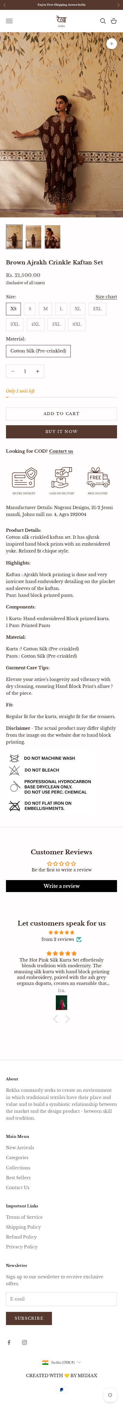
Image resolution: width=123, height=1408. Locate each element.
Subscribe (29, 1318)
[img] (61, 932)
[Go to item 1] (14, 237)
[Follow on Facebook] (9, 1342)
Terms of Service (24, 1217)
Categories (17, 1157)
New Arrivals (20, 1147)
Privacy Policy (22, 1247)
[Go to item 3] (52, 237)
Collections (18, 1168)
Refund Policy (21, 1237)
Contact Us (17, 1187)
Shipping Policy (23, 1227)
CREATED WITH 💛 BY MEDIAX (61, 1375)
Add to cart (62, 413)
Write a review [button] (62, 886)
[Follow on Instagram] (24, 1342)
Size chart (106, 296)
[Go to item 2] (33, 237)
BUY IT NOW (61, 431)
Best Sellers (18, 1177)
